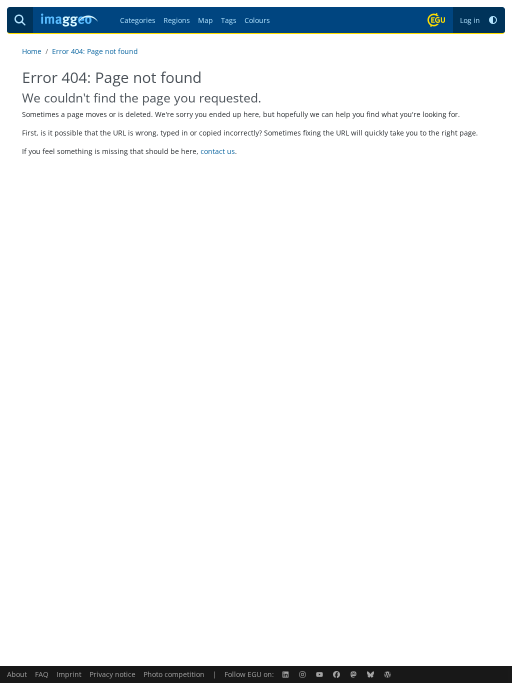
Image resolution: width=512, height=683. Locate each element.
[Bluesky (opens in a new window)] (371, 674)
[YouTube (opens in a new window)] (320, 674)
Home (32, 51)
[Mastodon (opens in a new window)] (354, 674)
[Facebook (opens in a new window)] (337, 674)
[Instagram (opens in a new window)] (303, 674)
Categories (138, 20)
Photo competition (174, 674)
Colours (257, 20)
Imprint (69, 674)
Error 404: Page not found (95, 51)
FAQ (41, 674)
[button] (493, 20)
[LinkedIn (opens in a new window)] (286, 674)
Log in (470, 20)
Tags (228, 20)
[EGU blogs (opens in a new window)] (388, 674)
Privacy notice (113, 674)
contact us (217, 151)
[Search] (20, 20)
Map (205, 20)
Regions (177, 20)
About (17, 674)
